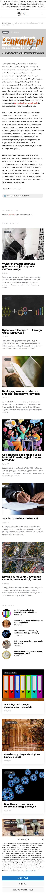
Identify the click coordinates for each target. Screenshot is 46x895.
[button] (43, 839)
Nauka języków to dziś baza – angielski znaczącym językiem (21, 392)
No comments (18, 54)
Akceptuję (23, 878)
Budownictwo (10, 723)
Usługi (5, 32)
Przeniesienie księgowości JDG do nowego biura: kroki (28, 652)
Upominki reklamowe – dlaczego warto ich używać (22, 331)
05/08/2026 (18, 635)
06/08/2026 (18, 625)
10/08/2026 (18, 614)
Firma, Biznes (10, 673)
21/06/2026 (18, 656)
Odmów (23, 884)
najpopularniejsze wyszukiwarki (26, 103)
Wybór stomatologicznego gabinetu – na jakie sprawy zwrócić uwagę (18, 266)
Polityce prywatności (30, 870)
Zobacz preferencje (23, 890)
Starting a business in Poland (20, 518)
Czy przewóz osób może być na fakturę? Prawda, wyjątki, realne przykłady (21, 457)
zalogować (12, 214)
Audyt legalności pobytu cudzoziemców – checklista (25, 611)
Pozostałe (9, 773)
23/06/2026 (18, 645)
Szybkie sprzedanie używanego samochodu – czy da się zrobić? (21, 578)
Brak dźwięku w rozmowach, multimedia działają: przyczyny (26, 632)
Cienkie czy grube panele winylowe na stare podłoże (28, 621)
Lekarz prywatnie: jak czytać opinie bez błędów (28, 642)
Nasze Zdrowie (11, 822)
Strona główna (6, 23)
